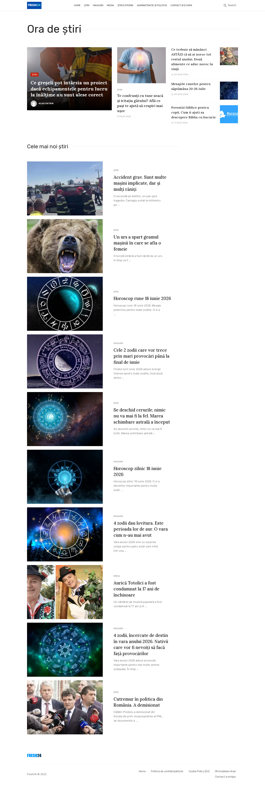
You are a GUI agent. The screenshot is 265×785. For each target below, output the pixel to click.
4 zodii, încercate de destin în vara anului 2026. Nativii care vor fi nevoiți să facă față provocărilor (141, 644)
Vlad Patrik (46, 103)
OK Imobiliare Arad (225, 771)
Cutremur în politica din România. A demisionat (138, 702)
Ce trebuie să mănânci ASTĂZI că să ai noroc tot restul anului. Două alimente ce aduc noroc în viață (192, 59)
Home (77, 5)
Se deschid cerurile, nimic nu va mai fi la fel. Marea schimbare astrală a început (142, 416)
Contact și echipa (181, 5)
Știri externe (125, 5)
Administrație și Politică (152, 5)
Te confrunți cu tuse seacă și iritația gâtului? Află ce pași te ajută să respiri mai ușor (140, 103)
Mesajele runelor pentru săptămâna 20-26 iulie (191, 86)
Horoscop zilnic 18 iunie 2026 (138, 471)
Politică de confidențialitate (167, 771)
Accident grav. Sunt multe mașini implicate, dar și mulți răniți (140, 183)
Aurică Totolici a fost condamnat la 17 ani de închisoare (136, 589)
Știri (86, 5)
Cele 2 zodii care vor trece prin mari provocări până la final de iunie (141, 356)
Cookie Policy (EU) (199, 771)
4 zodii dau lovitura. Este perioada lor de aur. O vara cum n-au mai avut (141, 529)
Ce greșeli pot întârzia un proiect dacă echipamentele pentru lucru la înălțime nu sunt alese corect (69, 89)
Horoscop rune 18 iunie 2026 (142, 298)
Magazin (98, 5)
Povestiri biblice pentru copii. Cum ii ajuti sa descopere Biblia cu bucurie (193, 112)
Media (110, 5)
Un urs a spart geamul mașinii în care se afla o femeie (137, 243)
